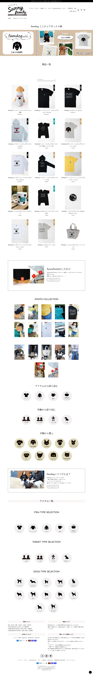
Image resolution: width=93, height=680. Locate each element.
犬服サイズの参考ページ (60, 646)
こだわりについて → (53, 279)
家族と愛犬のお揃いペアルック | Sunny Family (48, 666)
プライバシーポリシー (71, 660)
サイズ (49, 8)
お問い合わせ (73, 11)
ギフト (64, 8)
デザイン (37, 8)
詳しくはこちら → (53, 486)
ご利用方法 (70, 8)
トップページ (20, 660)
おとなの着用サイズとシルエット (63, 645)
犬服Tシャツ (43, 8)
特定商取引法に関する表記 (59, 660)
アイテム (31, 8)
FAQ (75, 8)
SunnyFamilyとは (57, 8)
